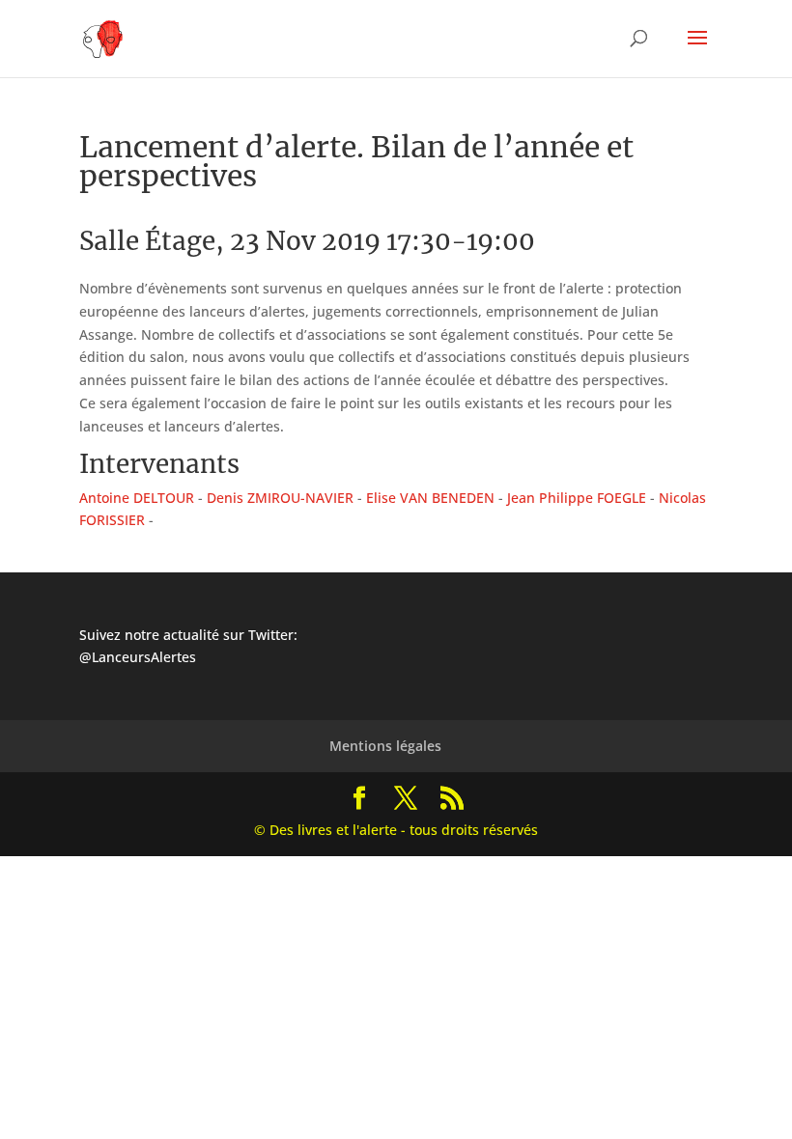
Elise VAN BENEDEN (430, 497)
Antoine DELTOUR (136, 497)
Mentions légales (385, 745)
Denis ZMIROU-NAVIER (280, 497)
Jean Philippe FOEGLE (576, 497)
